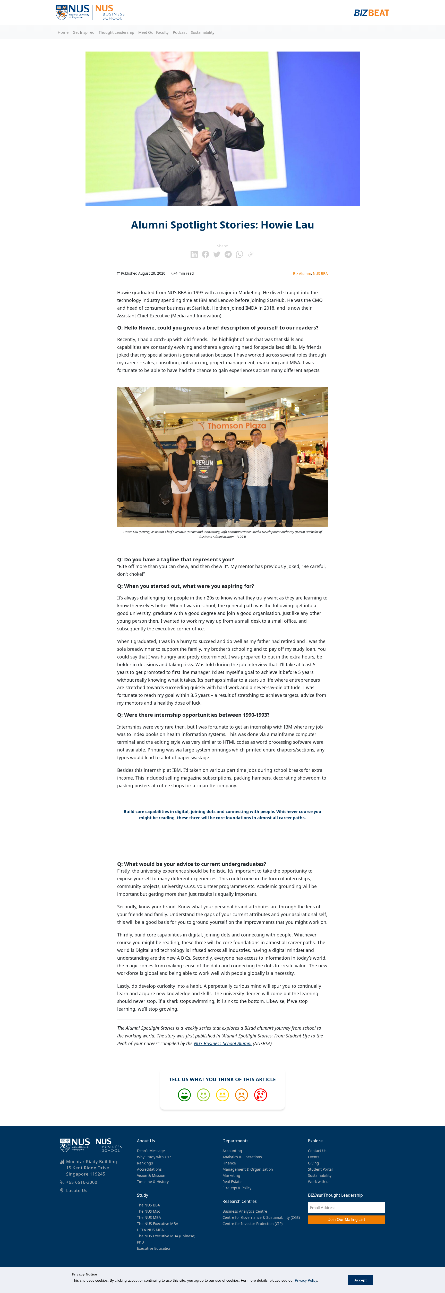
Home (63, 32)
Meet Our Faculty (153, 32)
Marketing (231, 1175)
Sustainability (203, 32)
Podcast (180, 32)
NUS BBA (320, 273)
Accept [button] (360, 1280)
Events (313, 1156)
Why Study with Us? (154, 1156)
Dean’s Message (151, 1150)
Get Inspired (84, 32)
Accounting (232, 1150)
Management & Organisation (247, 1169)
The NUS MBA (149, 1217)
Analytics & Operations (242, 1156)
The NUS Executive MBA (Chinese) (166, 1235)
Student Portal (320, 1169)
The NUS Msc (148, 1211)
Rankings (145, 1163)
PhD (140, 1242)
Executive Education (154, 1248)
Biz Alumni (302, 273)
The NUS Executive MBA (157, 1223)
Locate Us (77, 1190)
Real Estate (232, 1181)
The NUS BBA (148, 1205)
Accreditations (149, 1169)
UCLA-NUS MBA (150, 1229)
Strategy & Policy (236, 1187)
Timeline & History (153, 1181)
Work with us (319, 1181)
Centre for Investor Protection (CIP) (252, 1223)
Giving (313, 1163)
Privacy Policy (306, 1280)
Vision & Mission (151, 1175)
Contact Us (317, 1150)
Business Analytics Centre (244, 1211)
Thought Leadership (116, 32)
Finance (229, 1163)
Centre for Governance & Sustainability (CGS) (261, 1217)
